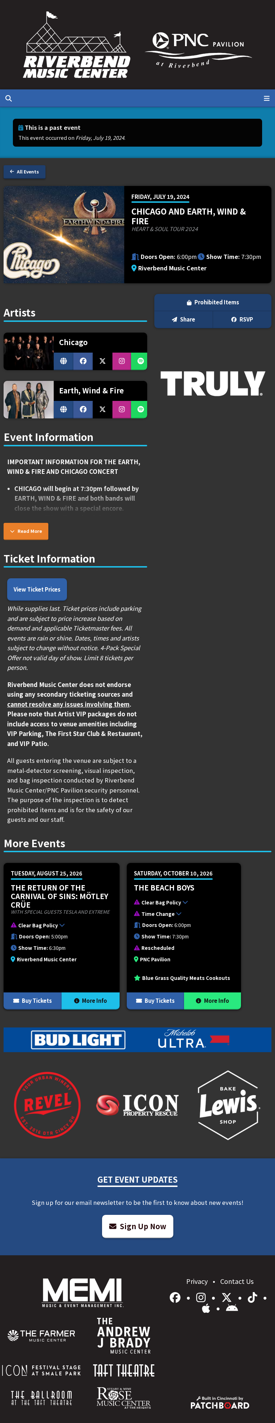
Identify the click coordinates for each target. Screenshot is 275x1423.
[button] (58, 926)
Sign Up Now (142, 1226)
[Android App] (232, 1307)
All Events (27, 171)
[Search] (8, 98)
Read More (29, 531)
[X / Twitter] (228, 1297)
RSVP (245, 319)
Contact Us (237, 1281)
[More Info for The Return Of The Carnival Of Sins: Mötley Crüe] (62, 936)
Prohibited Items (216, 302)
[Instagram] (202, 1297)
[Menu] (267, 98)
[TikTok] (254, 1297)
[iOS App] (207, 1307)
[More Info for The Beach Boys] (184, 936)
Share (187, 319)
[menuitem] (41, 1335)
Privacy (197, 1281)
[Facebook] (176, 1297)
